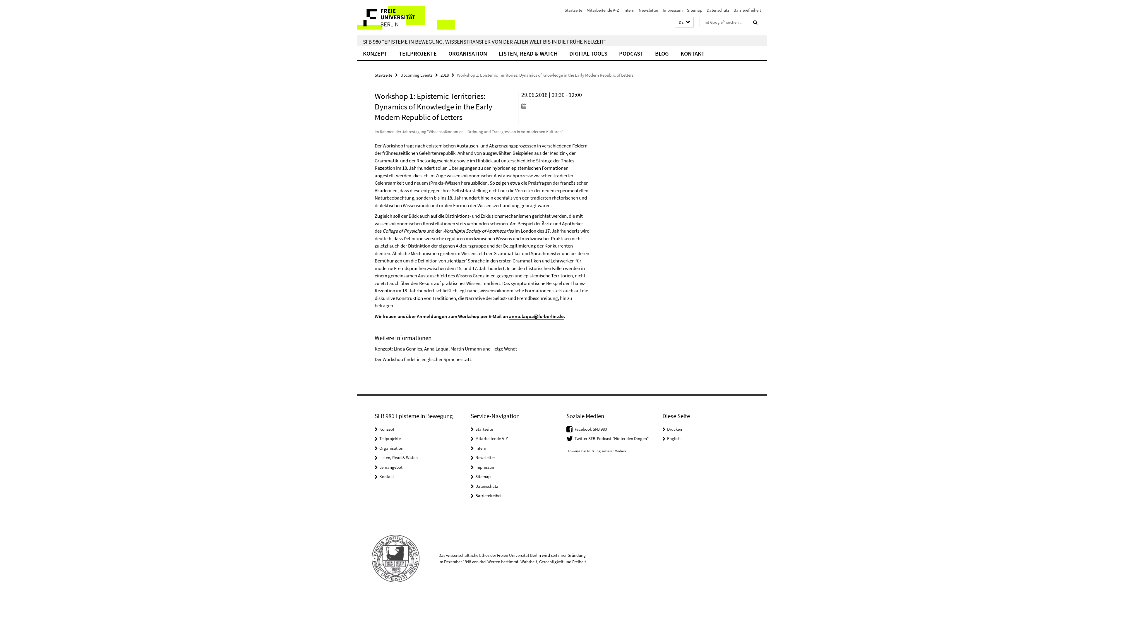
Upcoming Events (416, 75)
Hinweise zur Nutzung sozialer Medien (596, 451)
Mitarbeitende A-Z (603, 10)
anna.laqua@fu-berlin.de (536, 316)
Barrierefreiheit (747, 10)
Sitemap (694, 10)
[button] (684, 22)
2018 (445, 75)
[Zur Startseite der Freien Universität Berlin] (406, 18)
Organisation (467, 53)
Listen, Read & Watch (528, 53)
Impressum (673, 10)
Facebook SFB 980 (591, 429)
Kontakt (693, 53)
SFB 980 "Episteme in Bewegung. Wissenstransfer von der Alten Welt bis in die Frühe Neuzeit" (484, 41)
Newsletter (648, 10)
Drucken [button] (674, 429)
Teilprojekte (418, 53)
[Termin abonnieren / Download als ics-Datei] (555, 106)
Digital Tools (588, 53)
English (674, 438)
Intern (628, 10)
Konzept (375, 53)
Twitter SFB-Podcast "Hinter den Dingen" (612, 438)
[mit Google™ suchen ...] (755, 22)
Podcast (631, 53)
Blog (662, 53)
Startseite (573, 10)
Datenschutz (718, 10)
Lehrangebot (390, 467)
